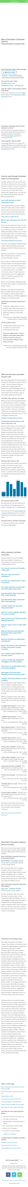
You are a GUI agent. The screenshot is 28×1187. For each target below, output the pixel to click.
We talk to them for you (8, 83)
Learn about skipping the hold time (11, 240)
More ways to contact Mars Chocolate (12, 1107)
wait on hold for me (8, 513)
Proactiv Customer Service (9, 1145)
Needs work (13, 1163)
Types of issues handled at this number (12, 1104)
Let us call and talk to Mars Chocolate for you (10, 201)
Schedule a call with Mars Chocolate (11, 418)
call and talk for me (20, 511)
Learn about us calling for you (10, 216)
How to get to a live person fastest (11, 1099)
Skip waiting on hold (7, 85)
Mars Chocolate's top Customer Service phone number (12, 1088)
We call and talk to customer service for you (12, 1092)
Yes (21, 1160)
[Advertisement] (14, 111)
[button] (26, 1)
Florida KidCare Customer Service (11, 1148)
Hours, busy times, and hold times (11, 1102)
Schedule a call (19, 85)
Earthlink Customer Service (9, 1142)
